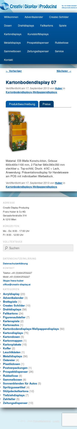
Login (56, 421)
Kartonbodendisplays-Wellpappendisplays (31, 92)
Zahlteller (9, 399)
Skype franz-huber (13, 280)
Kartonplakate (12, 344)
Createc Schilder (59, 17)
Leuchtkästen (12, 352)
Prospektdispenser (38, 42)
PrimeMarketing (42, 421)
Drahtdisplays (26, 25)
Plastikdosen (11, 364)
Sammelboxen (12, 51)
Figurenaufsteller (14, 317)
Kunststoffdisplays (38, 34)
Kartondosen (11, 337)
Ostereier (9, 360)
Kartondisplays (12, 34)
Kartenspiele (11, 321)
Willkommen (11, 17)
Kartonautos (11, 325)
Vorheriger (14, 71)
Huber (58, 88)
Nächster (64, 71)
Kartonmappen (12, 340)
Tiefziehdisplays (14, 395)
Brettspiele (10, 301)
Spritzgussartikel (14, 387)
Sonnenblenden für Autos (20, 383)
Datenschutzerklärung (15, 263)
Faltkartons (46, 25)
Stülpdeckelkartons (15, 391)
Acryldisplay (11, 294)
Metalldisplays (12, 42)
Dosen (8, 25)
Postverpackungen (15, 368)
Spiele (63, 25)
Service (59, 51)
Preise (46, 104)
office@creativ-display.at (17, 284)
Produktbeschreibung (22, 104)
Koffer (7, 348)
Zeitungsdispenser (38, 51)
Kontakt (8, 59)
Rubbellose (61, 42)
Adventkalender (34, 17)
